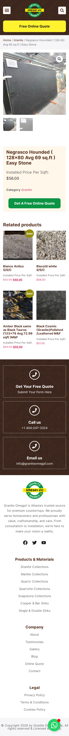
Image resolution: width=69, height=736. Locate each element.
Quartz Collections (34, 581)
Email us (34, 458)
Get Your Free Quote (34, 386)
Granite (18, 40)
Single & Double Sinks (34, 610)
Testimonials (34, 642)
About (34, 634)
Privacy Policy (34, 695)
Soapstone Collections (34, 596)
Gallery (35, 649)
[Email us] (34, 446)
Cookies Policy (34, 709)
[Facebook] (25, 542)
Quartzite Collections (34, 589)
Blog (34, 656)
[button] (7, 10)
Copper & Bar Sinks (35, 603)
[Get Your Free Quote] (34, 374)
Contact (34, 671)
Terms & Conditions (34, 702)
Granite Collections (34, 567)
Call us (34, 422)
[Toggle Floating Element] (54, 725)
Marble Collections (34, 574)
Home (7, 40)
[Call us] (34, 410)
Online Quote (34, 664)
